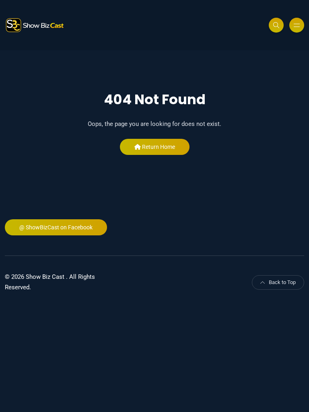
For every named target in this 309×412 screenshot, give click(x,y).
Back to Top (282, 282)
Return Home (158, 147)
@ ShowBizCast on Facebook (56, 227)
